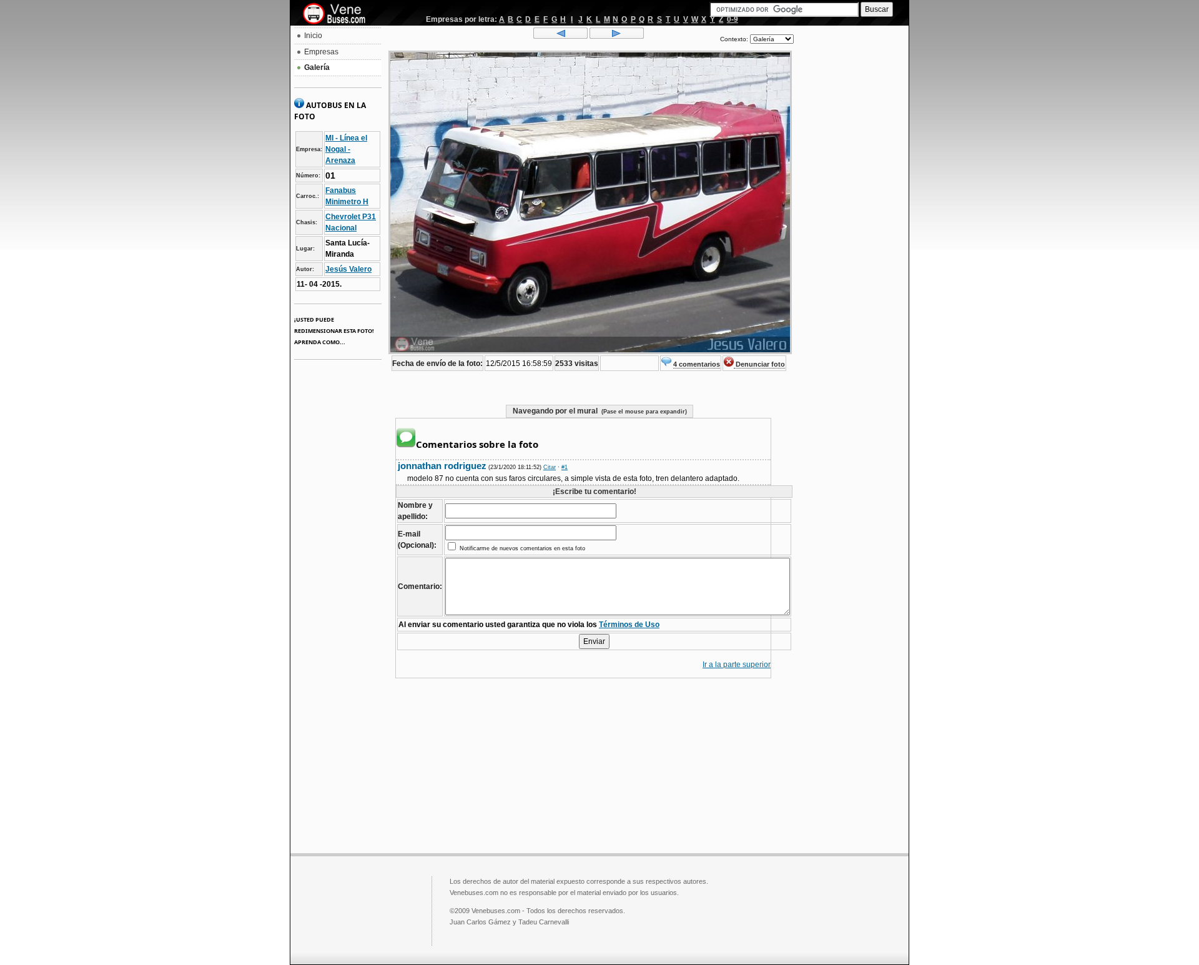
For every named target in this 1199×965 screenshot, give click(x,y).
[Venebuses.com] (339, 14)
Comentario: (420, 586)
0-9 (732, 19)
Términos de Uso (629, 624)
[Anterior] (560, 36)
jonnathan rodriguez (442, 465)
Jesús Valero (348, 269)
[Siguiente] (617, 36)
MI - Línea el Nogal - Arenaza (346, 149)
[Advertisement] (851, 216)
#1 (564, 467)
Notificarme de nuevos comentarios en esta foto (521, 548)
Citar (549, 467)
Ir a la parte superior (737, 664)
